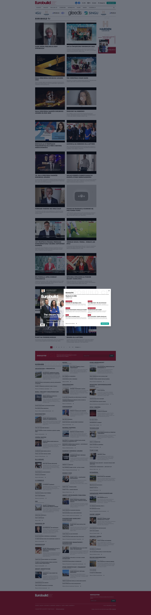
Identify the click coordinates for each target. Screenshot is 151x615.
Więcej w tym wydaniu (71, 323)
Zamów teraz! (105, 323)
